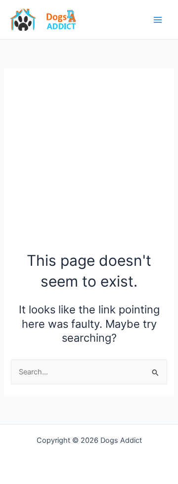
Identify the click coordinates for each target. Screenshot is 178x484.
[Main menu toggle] (157, 19)
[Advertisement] (89, 164)
